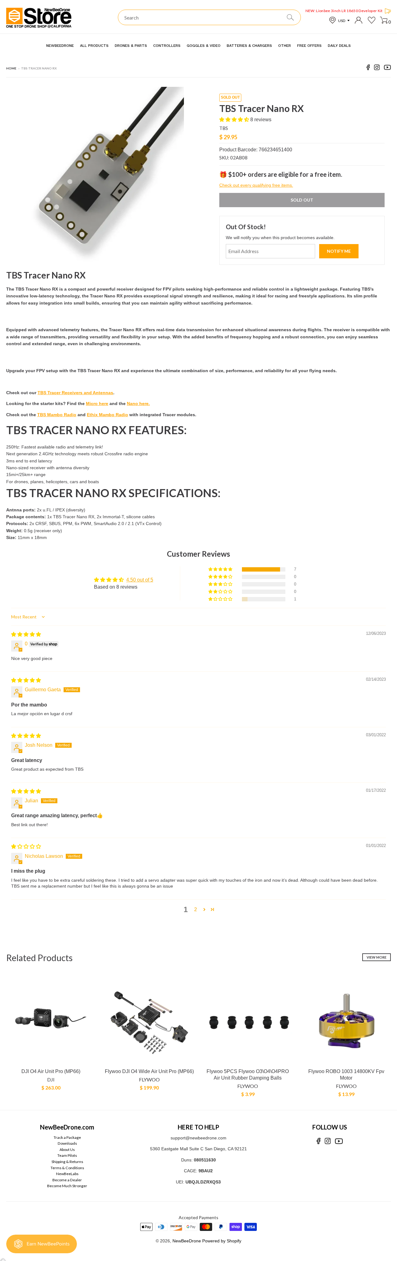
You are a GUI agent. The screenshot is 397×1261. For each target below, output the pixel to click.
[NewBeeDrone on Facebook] (368, 68)
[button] (234, 119)
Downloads (67, 1143)
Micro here (97, 403)
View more (376, 957)
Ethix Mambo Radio (107, 414)
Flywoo (149, 1079)
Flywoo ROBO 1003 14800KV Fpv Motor (346, 1075)
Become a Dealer (67, 1180)
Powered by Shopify (221, 1240)
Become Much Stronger (67, 1185)
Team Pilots (67, 1155)
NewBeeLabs (67, 1173)
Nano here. (138, 403)
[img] (26, 634)
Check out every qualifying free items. (256, 185)
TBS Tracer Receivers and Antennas (75, 392)
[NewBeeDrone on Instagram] (377, 68)
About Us (67, 1149)
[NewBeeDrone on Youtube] (387, 68)
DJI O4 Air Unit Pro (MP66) (50, 1071)
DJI (51, 1079)
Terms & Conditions (67, 1167)
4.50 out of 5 (139, 579)
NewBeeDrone (186, 1240)
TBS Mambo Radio (56, 414)
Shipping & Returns (67, 1161)
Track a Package (67, 1137)
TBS (223, 128)
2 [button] (195, 909)
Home (11, 68)
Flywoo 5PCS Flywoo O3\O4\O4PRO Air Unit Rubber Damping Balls (248, 1075)
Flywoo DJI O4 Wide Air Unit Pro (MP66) (149, 1071)
